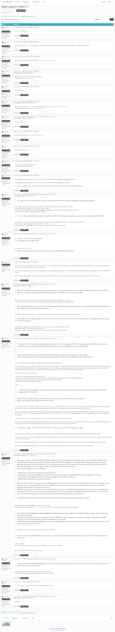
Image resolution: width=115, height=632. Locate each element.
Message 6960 (17, 175)
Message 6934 (17, 101)
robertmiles (7, 175)
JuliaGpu (27, 150)
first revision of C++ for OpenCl (60, 106)
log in (18, 19)
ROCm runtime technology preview (46, 60)
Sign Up (103, 2)
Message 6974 (17, 559)
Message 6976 (17, 596)
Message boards (6, 16)
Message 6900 (17, 27)
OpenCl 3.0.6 (31, 106)
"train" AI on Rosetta (38, 507)
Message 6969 (17, 262)
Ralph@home (7, 2)
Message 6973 (17, 454)
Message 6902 (17, 42)
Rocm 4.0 (17, 122)
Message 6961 (17, 194)
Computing (26, 2)
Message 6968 (17, 234)
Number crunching (16, 16)
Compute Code (27, 45)
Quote (26, 35)
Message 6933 (17, 86)
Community (35, 2)
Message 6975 (17, 582)
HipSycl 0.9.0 (18, 164)
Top (111, 618)
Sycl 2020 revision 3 (20, 585)
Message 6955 (17, 146)
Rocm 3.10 (25, 76)
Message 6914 (17, 71)
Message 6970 (17, 284)
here (21, 90)
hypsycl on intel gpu (26, 248)
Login (109, 2)
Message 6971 (17, 338)
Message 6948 (17, 131)
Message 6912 (17, 56)
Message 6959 (17, 161)
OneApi (32, 78)
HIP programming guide (37, 108)
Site (43, 2)
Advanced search (6, 12)
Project (17, 2)
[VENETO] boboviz (5, 28)
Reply (22, 35)
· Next (19, 21)
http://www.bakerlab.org (57, 630)
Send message (6, 31)
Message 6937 (17, 116)
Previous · (4, 21)
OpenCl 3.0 (18, 31)
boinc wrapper (46, 224)
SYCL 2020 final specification (35, 135)
